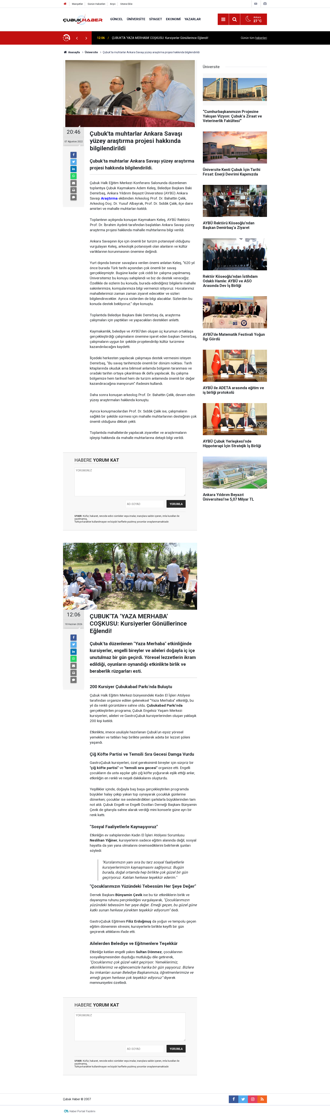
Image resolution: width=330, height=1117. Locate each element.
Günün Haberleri (96, 3)
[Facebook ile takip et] (233, 1099)
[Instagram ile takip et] (252, 1099)
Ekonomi (173, 19)
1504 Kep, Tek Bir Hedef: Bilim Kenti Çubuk (140, 38)
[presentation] (77, 38)
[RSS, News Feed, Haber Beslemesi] (262, 1099)
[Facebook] (73, 155)
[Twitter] (73, 162)
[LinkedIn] (73, 169)
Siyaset (155, 19)
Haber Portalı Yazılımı (82, 1111)
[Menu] (223, 19)
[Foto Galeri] (265, 4)
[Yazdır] (73, 190)
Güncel (116, 19)
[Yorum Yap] (73, 197)
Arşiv (113, 3)
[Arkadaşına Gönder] (73, 183)
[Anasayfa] (65, 3)
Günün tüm (254, 38)
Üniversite (136, 19)
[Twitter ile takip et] (243, 1099)
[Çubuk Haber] (83, 19)
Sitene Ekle (126, 3)
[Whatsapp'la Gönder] (73, 176)
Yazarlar (192, 19)
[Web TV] (256, 4)
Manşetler (77, 3)
